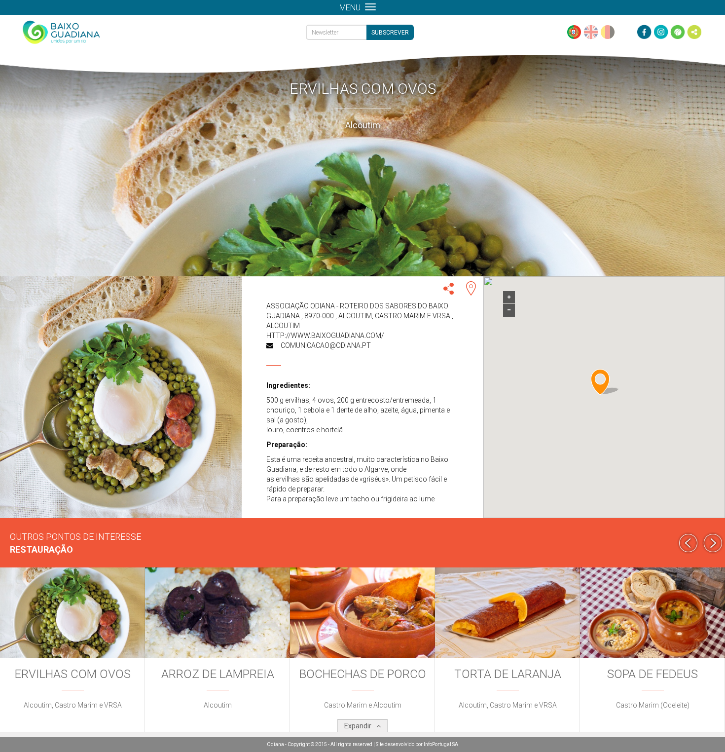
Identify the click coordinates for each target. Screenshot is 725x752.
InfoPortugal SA (441, 744)
